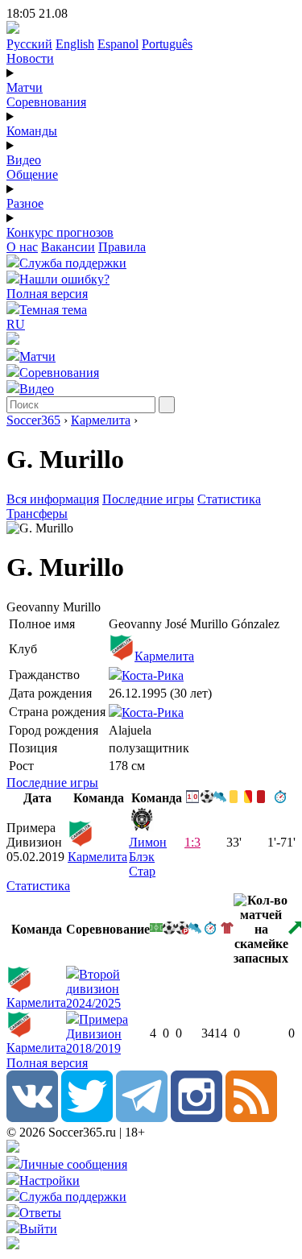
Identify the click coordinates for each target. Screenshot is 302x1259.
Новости (30, 58)
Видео (23, 160)
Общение (32, 174)
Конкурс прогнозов (60, 232)
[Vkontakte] (32, 1117)
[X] (87, 1117)
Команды (31, 131)
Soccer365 (33, 420)
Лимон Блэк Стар (148, 856)
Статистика (229, 499)
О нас (22, 247)
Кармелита (100, 420)
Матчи (24, 87)
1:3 (192, 842)
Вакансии (68, 247)
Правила (122, 247)
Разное (24, 203)
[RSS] (251, 1117)
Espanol (118, 44)
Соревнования (46, 102)
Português (167, 44)
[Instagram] (196, 1117)
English (75, 44)
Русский (29, 44)
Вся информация (52, 499)
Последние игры (148, 499)
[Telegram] (142, 1117)
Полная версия (47, 293)
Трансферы (37, 513)
